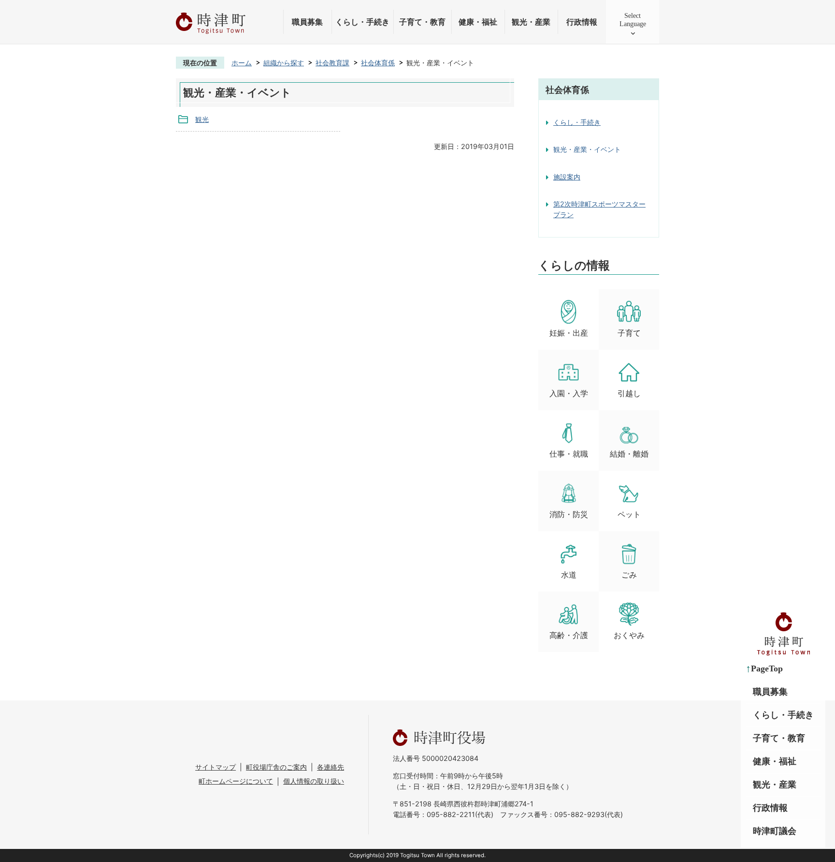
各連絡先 (330, 767)
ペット (629, 514)
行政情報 (581, 22)
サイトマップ (215, 767)
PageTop (767, 668)
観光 (202, 119)
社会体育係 (378, 63)
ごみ (629, 575)
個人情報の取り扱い (313, 781)
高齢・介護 (568, 635)
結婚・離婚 (629, 454)
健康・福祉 (478, 22)
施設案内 (566, 177)
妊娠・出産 (568, 333)
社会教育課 (332, 63)
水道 (568, 575)
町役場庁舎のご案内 (276, 767)
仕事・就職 (568, 454)
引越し (629, 393)
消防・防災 (568, 514)
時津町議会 (774, 831)
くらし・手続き (362, 22)
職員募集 (307, 22)
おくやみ (629, 635)
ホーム (241, 63)
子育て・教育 (422, 22)
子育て (629, 333)
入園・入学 (568, 393)
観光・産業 (531, 22)
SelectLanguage (632, 20)
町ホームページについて (236, 781)
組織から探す (283, 63)
